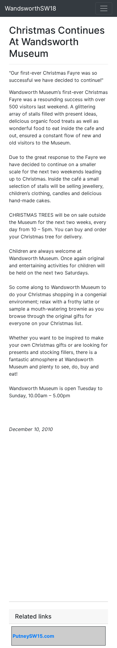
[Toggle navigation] (103, 8)
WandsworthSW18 (30, 8)
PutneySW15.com (33, 636)
